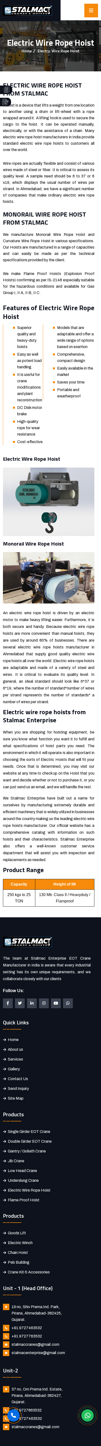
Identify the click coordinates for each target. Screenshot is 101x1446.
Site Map (16, 1098)
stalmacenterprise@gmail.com (38, 1353)
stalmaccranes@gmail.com (35, 1344)
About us (15, 1049)
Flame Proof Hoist (23, 1200)
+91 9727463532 (27, 1328)
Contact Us (18, 1079)
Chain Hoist (18, 1252)
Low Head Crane (22, 1171)
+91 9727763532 (27, 1336)
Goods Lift (17, 1233)
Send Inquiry (18, 1088)
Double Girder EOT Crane (30, 1141)
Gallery (14, 1069)
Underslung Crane (23, 1180)
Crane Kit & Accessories (29, 1272)
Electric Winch (20, 1243)
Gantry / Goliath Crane (27, 1151)
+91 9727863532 (27, 1410)
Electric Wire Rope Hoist (29, 1190)
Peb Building (18, 1262)
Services (15, 1059)
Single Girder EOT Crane (29, 1131)
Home (27, 51)
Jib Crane (16, 1161)
